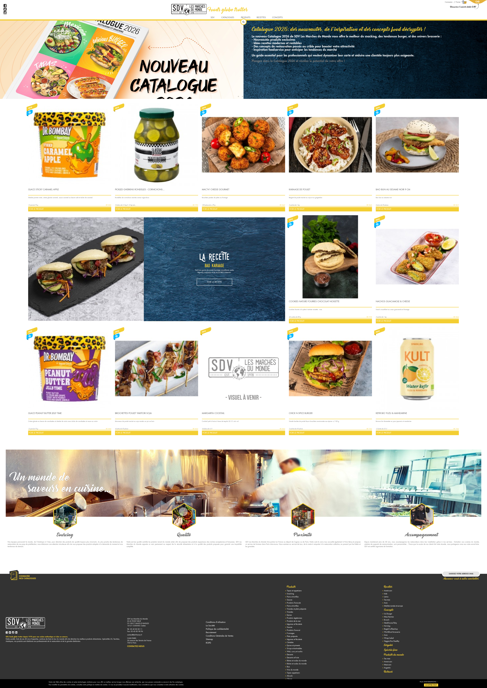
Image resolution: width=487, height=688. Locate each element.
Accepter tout (431, 685)
